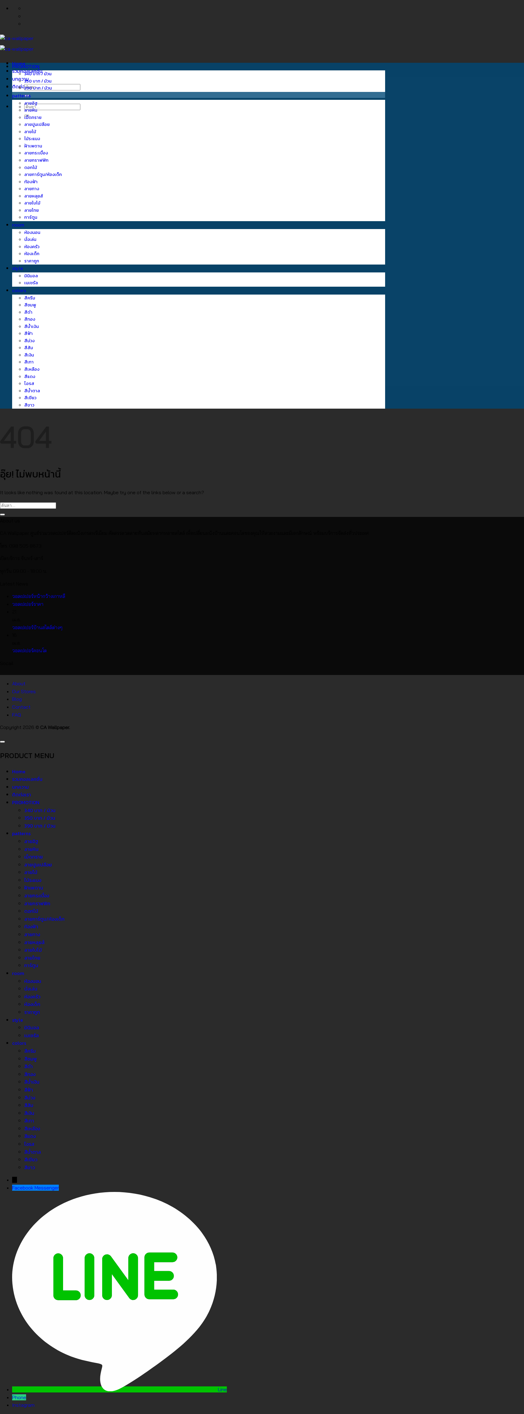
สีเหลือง (31, 369)
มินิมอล (31, 275)
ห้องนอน (32, 232)
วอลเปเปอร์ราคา (27, 604)
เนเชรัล (31, 282)
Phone (19, 1397)
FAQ (16, 715)
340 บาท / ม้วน (38, 73)
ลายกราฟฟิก (36, 160)
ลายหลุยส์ (33, 196)
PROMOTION (25, 66)
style (17, 268)
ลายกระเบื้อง (36, 153)
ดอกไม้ (30, 167)
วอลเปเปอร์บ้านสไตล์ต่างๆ (37, 627)
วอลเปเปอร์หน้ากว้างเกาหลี (38, 596)
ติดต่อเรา (21, 86)
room (18, 224)
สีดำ (28, 312)
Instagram (23, 1405)
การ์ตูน (30, 217)
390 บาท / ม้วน (38, 88)
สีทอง (29, 319)
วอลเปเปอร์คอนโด (29, 650)
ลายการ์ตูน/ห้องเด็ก (43, 174)
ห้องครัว (31, 246)
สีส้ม (28, 347)
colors (19, 290)
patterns (21, 95)
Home (18, 771)
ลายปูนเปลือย (37, 124)
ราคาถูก (31, 261)
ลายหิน (30, 110)
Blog (17, 699)
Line (222, 1389)
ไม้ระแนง (32, 138)
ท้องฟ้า (31, 181)
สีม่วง (29, 340)
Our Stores (24, 691)
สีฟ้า (28, 333)
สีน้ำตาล (32, 390)
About (18, 683)
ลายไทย (31, 210)
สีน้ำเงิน (31, 326)
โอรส (29, 383)
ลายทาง (31, 188)
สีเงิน (29, 355)
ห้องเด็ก (31, 253)
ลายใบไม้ (32, 203)
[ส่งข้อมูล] (2, 514)
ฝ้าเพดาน (33, 146)
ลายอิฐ (31, 103)
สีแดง (29, 376)
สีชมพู (30, 305)
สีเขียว (30, 397)
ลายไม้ (30, 131)
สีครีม (29, 298)
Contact (21, 707)
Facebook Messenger (35, 1188)
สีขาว (29, 405)
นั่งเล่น (30, 239)
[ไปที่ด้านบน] (2, 742)
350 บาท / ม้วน (38, 81)
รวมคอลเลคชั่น (27, 779)
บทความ (20, 787)
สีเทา (29, 362)
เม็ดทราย (33, 117)
